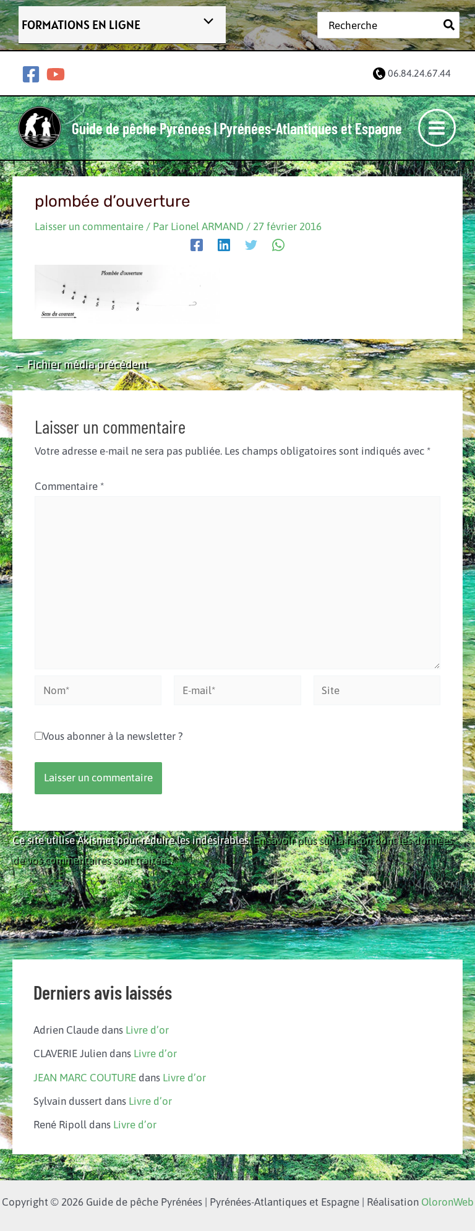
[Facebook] (31, 74)
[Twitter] (251, 244)
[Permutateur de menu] (205, 22)
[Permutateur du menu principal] (437, 128)
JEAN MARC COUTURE (84, 1077)
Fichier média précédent (81, 364)
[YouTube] (55, 74)
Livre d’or (147, 1030)
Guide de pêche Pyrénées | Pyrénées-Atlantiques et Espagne (237, 128)
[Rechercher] (449, 24)
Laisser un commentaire (89, 226)
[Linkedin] (224, 244)
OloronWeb (447, 1202)
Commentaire (69, 486)
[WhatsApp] (278, 244)
